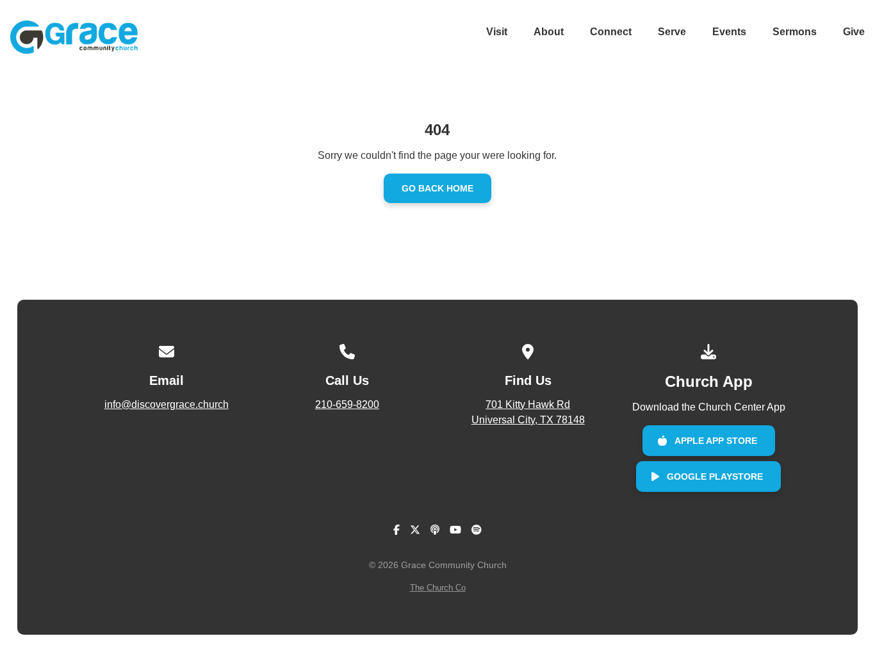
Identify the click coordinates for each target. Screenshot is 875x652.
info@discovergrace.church (166, 404)
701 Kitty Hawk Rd (528, 412)
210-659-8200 (347, 404)
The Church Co (438, 587)
